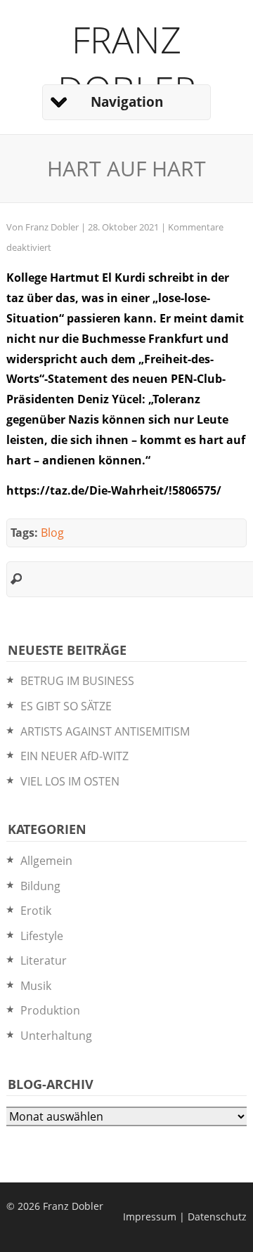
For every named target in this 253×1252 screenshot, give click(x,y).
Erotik (35, 910)
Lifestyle (41, 936)
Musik (35, 985)
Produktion (50, 1010)
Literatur (43, 960)
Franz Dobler (127, 64)
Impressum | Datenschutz (185, 1216)
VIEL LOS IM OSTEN (69, 781)
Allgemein (46, 860)
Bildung (40, 886)
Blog (52, 532)
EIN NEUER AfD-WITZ (74, 756)
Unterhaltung (56, 1035)
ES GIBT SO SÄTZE (66, 706)
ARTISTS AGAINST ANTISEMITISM (105, 731)
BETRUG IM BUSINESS (77, 681)
